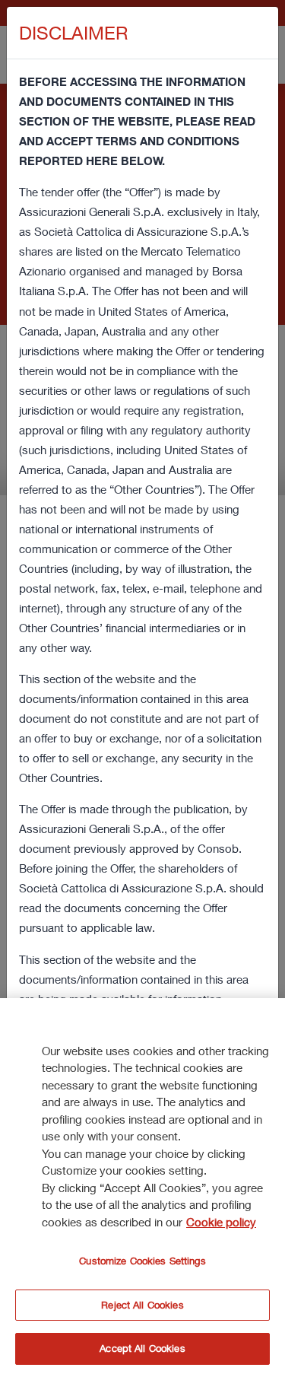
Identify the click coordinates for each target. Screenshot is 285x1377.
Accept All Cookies (142, 1348)
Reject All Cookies (142, 1305)
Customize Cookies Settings (142, 1261)
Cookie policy (221, 1222)
